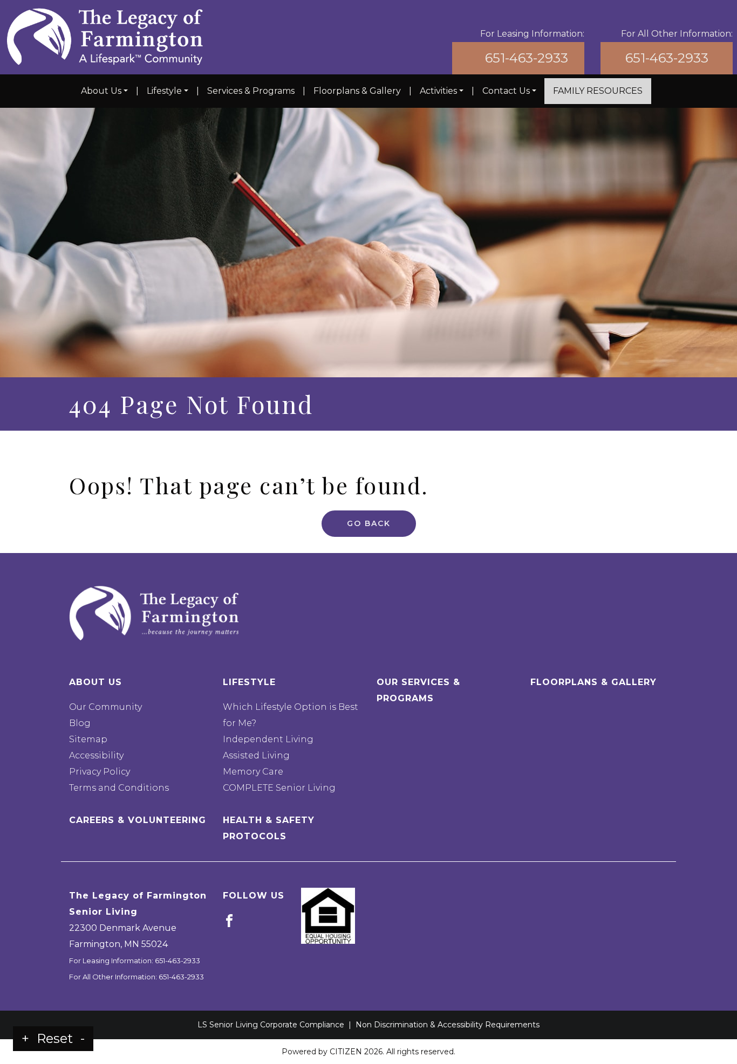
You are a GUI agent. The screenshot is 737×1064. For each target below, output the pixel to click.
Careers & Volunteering (137, 820)
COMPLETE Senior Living (279, 788)
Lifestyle (164, 91)
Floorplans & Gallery (357, 91)
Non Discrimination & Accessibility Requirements (448, 1025)
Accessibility (96, 755)
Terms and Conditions (119, 788)
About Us (101, 91)
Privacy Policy (99, 771)
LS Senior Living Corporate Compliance (270, 1025)
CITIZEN (346, 1051)
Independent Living (268, 739)
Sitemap (88, 739)
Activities (438, 91)
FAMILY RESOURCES (598, 91)
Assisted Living (256, 755)
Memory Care (253, 771)
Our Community (105, 707)
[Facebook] (229, 920)
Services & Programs (251, 91)
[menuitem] (104, 91)
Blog (80, 723)
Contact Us (506, 91)
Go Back (369, 523)
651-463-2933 (526, 58)
